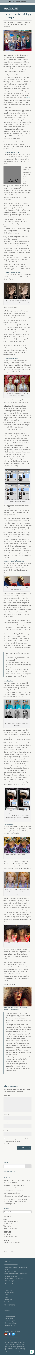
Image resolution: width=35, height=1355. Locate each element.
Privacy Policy (8, 1251)
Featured (27, 22)
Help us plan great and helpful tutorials (17, 1196)
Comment (7, 1095)
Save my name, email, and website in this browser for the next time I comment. (17, 1141)
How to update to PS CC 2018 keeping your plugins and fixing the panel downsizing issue (16, 1201)
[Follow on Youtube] (5, 1334)
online (28, 98)
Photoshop (7, 24)
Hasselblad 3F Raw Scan (12, 1243)
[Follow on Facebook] (9, 1334)
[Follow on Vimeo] (13, 1334)
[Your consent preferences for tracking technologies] (32, 1352)
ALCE (5, 1219)
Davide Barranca (10, 22)
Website (6, 1131)
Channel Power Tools (11, 1221)
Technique (13, 24)
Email (6, 1123)
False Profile (8, 1234)
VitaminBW (7, 1226)
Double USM (8, 1224)
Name (6, 1115)
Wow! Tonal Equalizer (11, 1228)
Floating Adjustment (10, 1237)
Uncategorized (22, 24)
